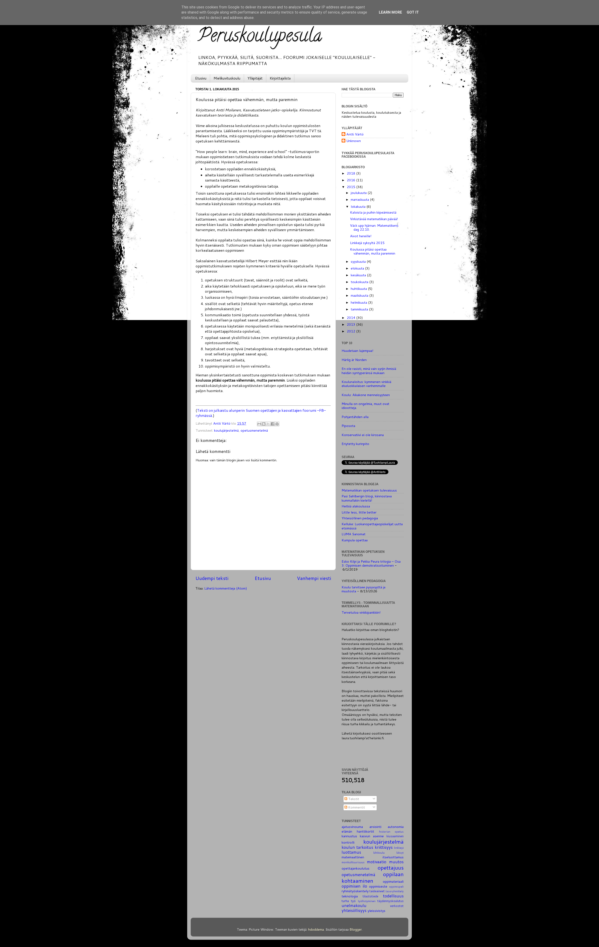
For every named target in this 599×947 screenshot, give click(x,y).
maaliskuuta (360, 295)
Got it (413, 12)
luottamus (351, 852)
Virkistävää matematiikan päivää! (374, 218)
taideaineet (377, 891)
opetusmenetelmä (254, 430)
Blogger (356, 929)
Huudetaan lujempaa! (357, 350)
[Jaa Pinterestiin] (277, 424)
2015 (351, 186)
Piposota (348, 425)
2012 (351, 331)
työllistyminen (367, 901)
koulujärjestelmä (226, 430)
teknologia (350, 896)
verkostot (397, 906)
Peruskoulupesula (260, 37)
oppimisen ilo (354, 886)
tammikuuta (360, 309)
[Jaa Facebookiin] (272, 424)
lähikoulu (379, 853)
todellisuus (393, 896)
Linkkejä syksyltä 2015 (367, 242)
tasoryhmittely (395, 891)
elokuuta (358, 268)
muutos (396, 862)
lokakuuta (358, 206)
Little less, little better (359, 512)
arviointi (375, 826)
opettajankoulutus (355, 868)
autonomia (396, 826)
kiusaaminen (395, 836)
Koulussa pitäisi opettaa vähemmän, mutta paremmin (372, 251)
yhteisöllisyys (354, 910)
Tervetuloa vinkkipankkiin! (361, 612)
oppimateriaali (393, 881)
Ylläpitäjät (255, 78)
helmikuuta (359, 302)
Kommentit (356, 807)
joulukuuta (359, 192)
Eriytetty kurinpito (355, 443)
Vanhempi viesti (314, 578)
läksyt (400, 853)
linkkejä (399, 848)
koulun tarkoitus (357, 847)
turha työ (349, 901)
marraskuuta (360, 199)
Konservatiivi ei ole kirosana (363, 434)
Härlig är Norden (354, 359)
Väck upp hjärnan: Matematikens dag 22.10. (374, 227)
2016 (351, 180)
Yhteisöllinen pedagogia (360, 518)
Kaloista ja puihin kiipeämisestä (373, 212)
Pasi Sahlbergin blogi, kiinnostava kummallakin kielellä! (367, 498)
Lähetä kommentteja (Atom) (225, 588)
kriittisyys (384, 847)
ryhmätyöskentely (355, 891)
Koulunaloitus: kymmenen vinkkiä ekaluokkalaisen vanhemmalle (366, 383)
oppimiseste (378, 886)
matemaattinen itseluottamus (373, 857)
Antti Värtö (355, 134)
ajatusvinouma (352, 826)
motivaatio (376, 862)
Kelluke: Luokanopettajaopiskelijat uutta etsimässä (372, 525)
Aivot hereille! (361, 235)
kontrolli (348, 842)
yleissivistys (376, 910)
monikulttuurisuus (353, 862)
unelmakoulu (354, 905)
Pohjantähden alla (355, 416)
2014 (351, 317)
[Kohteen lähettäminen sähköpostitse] (259, 424)
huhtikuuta (359, 288)
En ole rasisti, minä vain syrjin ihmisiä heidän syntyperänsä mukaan (369, 370)
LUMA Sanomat (353, 534)
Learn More (390, 12)
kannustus (349, 836)
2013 (351, 324)
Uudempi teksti (211, 578)
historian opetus (391, 832)
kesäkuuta (359, 275)
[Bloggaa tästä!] (263, 424)
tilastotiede (370, 896)
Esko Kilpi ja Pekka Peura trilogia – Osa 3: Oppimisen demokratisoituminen (371, 563)
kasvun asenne (372, 836)
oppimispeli (396, 887)
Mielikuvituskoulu (227, 78)
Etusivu (200, 78)
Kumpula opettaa (355, 540)
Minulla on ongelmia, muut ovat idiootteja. (365, 405)
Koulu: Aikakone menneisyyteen (366, 394)
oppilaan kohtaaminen (373, 877)
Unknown (353, 141)
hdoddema (316, 929)
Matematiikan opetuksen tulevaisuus (369, 490)
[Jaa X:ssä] (268, 424)
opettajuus (391, 867)
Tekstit (353, 798)
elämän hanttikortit (358, 831)
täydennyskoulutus (390, 901)
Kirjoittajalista (280, 78)
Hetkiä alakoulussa (356, 506)
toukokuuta (360, 281)
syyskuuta (359, 261)
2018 (351, 173)
